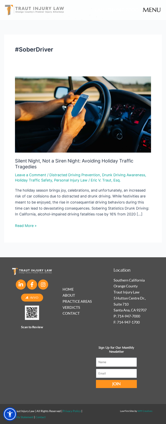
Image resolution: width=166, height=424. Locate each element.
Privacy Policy (72, 411)
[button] (10, 414)
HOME (68, 289)
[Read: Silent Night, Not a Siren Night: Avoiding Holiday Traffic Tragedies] (83, 114)
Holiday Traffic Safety (33, 180)
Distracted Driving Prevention (74, 175)
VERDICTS (71, 307)
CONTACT (71, 313)
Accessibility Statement (18, 417)
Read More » (26, 225)
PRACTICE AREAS (77, 301)
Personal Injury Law (70, 180)
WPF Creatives (144, 411)
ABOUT (69, 295)
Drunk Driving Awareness (123, 175)
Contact (40, 417)
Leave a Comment (30, 175)
